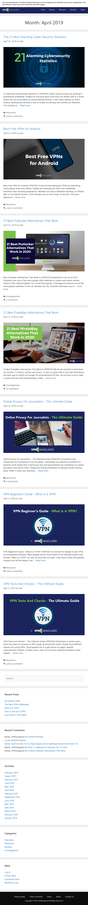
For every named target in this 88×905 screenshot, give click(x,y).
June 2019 (9, 801)
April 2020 (9, 790)
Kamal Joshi (10, 744)
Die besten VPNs (12, 701)
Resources (62, 10)
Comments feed (12, 879)
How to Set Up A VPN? (15, 711)
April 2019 (9, 808)
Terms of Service (36, 897)
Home (43, 10)
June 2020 (9, 783)
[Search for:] (44, 678)
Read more (25, 105)
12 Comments (12, 389)
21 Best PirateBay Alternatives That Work (30, 312)
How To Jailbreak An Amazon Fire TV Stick (47, 747)
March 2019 (10, 811)
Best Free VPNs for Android (21, 128)
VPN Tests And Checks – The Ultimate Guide (33, 584)
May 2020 (9, 787)
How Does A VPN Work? (16, 715)
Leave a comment (14, 116)
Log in (7, 872)
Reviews (52, 10)
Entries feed (10, 876)
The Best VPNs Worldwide (17, 704)
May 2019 (9, 804)
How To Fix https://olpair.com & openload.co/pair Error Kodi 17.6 (48, 744)
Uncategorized (13, 296)
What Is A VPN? (12, 708)
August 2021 (10, 776)
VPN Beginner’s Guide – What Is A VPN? (29, 494)
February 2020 (11, 794)
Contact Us (69, 897)
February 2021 (11, 780)
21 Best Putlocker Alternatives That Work (30, 220)
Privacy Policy (19, 897)
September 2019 (12, 797)
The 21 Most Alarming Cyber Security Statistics (35, 37)
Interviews (73, 10)
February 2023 (11, 773)
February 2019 (11, 815)
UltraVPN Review (36, 737)
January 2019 (11, 818)
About (83, 10)
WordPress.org (11, 883)
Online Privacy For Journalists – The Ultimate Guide (37, 401)
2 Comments (12, 300)
